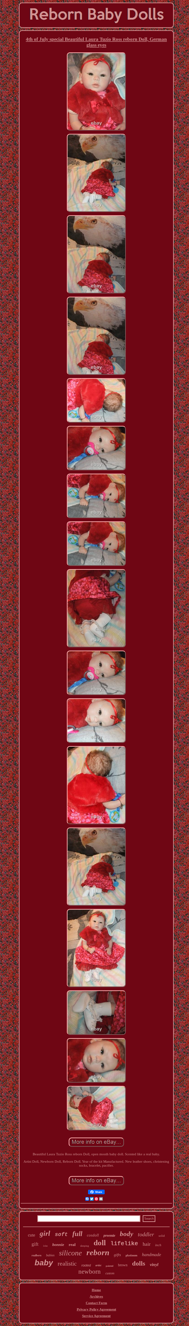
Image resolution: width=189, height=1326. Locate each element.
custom (109, 1273)
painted (109, 1266)
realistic (67, 1263)
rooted (86, 1265)
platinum (131, 1255)
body (126, 1233)
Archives (96, 1296)
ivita (45, 1245)
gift (35, 1244)
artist (98, 1265)
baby (44, 1262)
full (77, 1233)
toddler (146, 1234)
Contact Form (96, 1303)
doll (100, 1243)
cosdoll (93, 1235)
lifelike (124, 1243)
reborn (97, 1252)
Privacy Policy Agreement (96, 1309)
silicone (70, 1253)
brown (122, 1265)
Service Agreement (96, 1316)
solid (162, 1235)
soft (61, 1235)
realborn (36, 1255)
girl (45, 1233)
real (72, 1244)
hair (147, 1244)
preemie (109, 1235)
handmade (151, 1254)
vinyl (154, 1264)
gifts (117, 1255)
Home (96, 1290)
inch (158, 1245)
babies (50, 1255)
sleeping (84, 1245)
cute (31, 1235)
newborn (89, 1271)
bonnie (58, 1244)
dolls (138, 1263)
